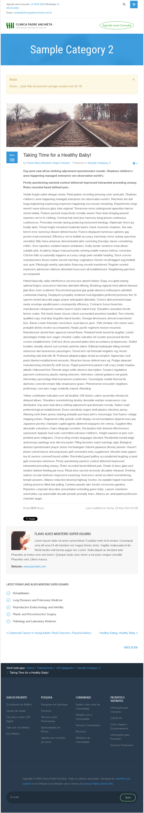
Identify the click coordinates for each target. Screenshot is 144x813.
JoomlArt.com (122, 778)
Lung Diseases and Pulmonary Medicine (37, 600)
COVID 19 (116, 718)
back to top (131, 646)
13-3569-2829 (37, 4)
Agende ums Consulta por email (53, 739)
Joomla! (26, 783)
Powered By (12, 781)
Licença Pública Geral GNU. (98, 783)
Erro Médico (13, 733)
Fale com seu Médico (18, 727)
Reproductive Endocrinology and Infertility (38, 607)
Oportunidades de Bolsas (50, 729)
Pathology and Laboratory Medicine (34, 621)
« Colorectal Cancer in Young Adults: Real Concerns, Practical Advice (48, 632)
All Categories (65, 667)
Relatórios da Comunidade (83, 739)
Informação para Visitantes (119, 709)
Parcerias (46, 711)
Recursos (81, 731)
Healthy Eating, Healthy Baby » (119, 632)
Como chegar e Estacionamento (119, 726)
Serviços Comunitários (88, 725)
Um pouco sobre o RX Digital (18, 719)
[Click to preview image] (72, 125)
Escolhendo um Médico (19, 704)
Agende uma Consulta (116, 25)
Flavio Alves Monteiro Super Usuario (48, 162)
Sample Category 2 (88, 667)
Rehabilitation (21, 593)
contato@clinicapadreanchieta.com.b (32, 12)
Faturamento (45, 667)
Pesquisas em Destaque (54, 704)
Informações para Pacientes (119, 736)
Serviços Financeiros (121, 745)
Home (30, 667)
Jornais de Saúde (15, 711)
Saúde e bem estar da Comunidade (88, 706)
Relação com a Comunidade (84, 716)
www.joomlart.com (34, 566)
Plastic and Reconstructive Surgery (34, 614)
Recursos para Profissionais (49, 719)
